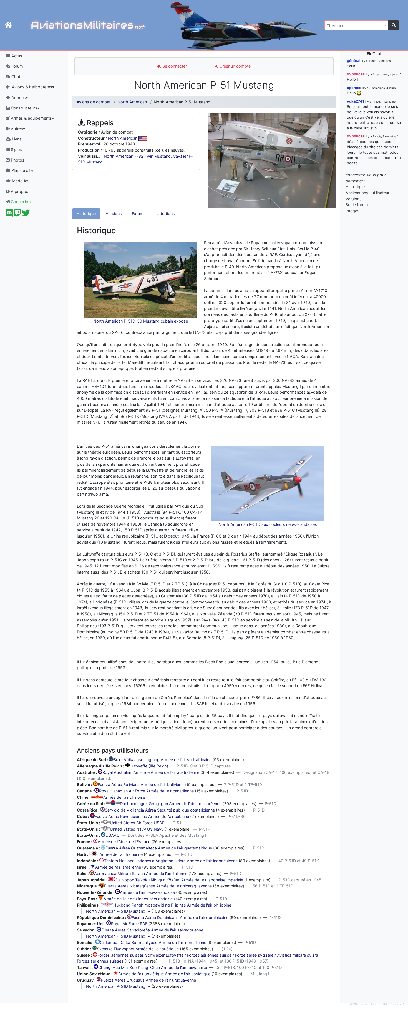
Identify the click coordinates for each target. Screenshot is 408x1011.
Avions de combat (93, 101)
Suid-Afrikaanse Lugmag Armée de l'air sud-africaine (162, 759)
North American (132, 101)
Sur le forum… (358, 204)
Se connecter (174, 66)
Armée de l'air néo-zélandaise (147, 892)
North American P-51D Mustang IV (118, 911)
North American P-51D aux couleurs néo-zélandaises (267, 524)
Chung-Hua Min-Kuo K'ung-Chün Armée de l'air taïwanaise (152, 967)
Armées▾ (19, 97)
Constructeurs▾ (24, 108)
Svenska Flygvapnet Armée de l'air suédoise (138, 948)
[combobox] (356, 25)
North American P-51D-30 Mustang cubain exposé (140, 321)
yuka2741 (355, 101)
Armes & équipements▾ (32, 118)
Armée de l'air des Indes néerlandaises (139, 899)
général (354, 60)
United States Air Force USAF (137, 822)
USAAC (112, 835)
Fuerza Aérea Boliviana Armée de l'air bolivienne (142, 784)
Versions (114, 213)
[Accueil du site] (8, 25)
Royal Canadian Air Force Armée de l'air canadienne (146, 791)
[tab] (86, 213)
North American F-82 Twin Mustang (137, 156)
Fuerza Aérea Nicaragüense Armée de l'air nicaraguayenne (158, 886)
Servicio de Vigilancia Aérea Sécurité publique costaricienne (160, 810)
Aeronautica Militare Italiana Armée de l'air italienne (140, 873)
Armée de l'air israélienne (118, 867)
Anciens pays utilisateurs (369, 192)
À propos (19, 191)
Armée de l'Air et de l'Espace (124, 841)
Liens (16, 139)
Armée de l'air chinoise (124, 797)
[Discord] (9, 214)
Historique (86, 213)
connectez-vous (361, 174)
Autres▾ (17, 128)
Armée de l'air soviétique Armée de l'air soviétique (164, 973)
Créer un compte (234, 66)
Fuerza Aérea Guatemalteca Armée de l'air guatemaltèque (158, 848)
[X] (26, 214)
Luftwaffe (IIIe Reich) (149, 766)
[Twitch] (17, 214)
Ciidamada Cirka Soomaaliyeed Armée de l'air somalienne (153, 942)
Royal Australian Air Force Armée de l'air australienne (150, 772)
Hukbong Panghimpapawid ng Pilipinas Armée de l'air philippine (172, 905)
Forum (16, 66)
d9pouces (356, 74)
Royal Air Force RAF (129, 924)
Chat (15, 76)
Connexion (20, 201)
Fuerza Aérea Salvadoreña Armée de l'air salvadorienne (152, 930)
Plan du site (21, 170)
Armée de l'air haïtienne (121, 854)
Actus (16, 55)
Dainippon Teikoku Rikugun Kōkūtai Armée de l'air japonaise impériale (179, 879)
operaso (354, 87)
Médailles (20, 180)
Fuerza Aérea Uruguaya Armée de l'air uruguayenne (148, 980)
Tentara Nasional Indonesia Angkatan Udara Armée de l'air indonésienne (171, 860)
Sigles (16, 149)
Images (352, 210)
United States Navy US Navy (136, 829)
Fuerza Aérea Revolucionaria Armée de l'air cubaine (142, 816)
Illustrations (164, 213)
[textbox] (354, 26)
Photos (17, 160)
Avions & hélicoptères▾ (32, 87)
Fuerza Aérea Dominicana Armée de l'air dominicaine (180, 917)
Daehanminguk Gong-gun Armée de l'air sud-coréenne (170, 803)
